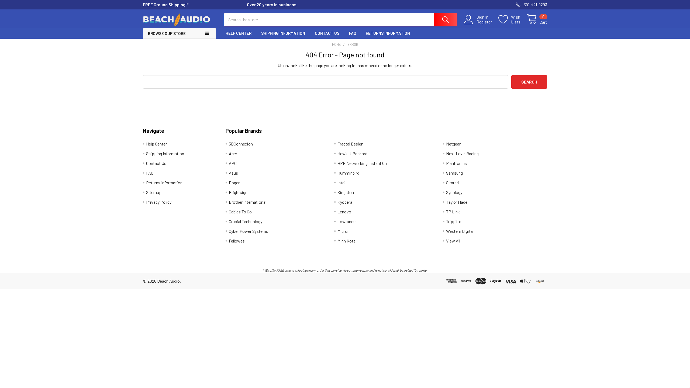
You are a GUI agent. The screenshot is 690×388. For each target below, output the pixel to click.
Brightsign (238, 192)
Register (484, 21)
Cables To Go (240, 211)
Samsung (454, 172)
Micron (343, 231)
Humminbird (348, 172)
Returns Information (388, 33)
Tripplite (453, 221)
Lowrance (346, 221)
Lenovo (344, 211)
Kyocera (344, 202)
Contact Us (327, 33)
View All (453, 240)
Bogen (234, 182)
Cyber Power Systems (248, 231)
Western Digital (460, 231)
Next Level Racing (462, 153)
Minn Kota (346, 240)
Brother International (247, 202)
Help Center (238, 33)
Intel (341, 182)
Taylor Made (456, 202)
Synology (454, 192)
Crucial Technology (245, 221)
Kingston (345, 192)
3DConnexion (241, 143)
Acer (233, 153)
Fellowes (237, 240)
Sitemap (153, 192)
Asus (233, 172)
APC (233, 163)
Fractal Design (350, 143)
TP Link (453, 211)
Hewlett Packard (352, 153)
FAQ (352, 33)
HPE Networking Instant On (362, 163)
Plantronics (456, 163)
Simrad (452, 182)
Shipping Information (283, 33)
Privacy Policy (158, 202)
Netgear (453, 143)
